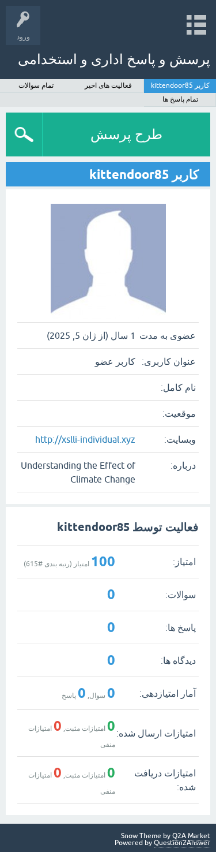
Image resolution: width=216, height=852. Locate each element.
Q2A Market (191, 836)
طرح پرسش (126, 134)
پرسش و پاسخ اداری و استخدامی (114, 59)
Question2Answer (182, 843)
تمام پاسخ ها (180, 99)
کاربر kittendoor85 (180, 85)
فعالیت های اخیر (108, 85)
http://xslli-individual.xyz (85, 439)
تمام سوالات (36, 85)
